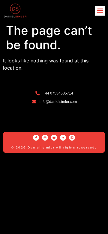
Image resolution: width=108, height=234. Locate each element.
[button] (100, 11)
